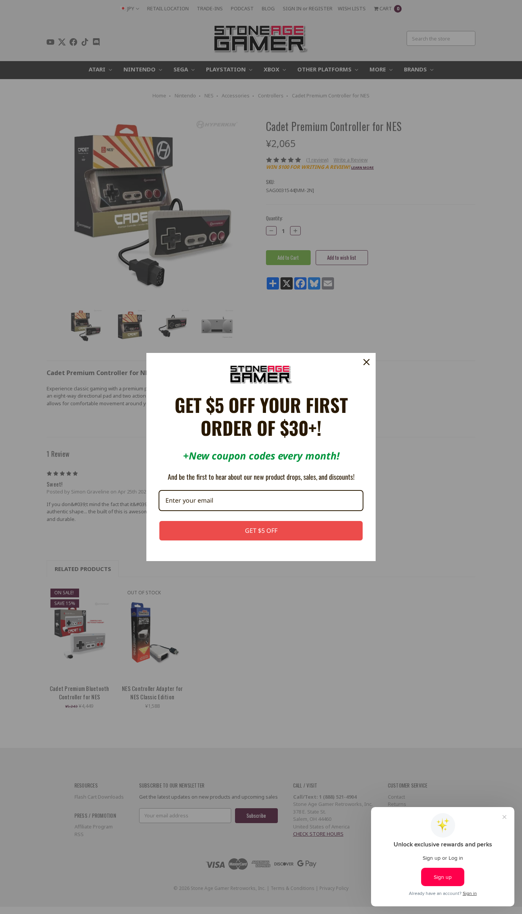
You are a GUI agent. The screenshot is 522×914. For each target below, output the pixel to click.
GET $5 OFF (261, 530)
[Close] (366, 362)
